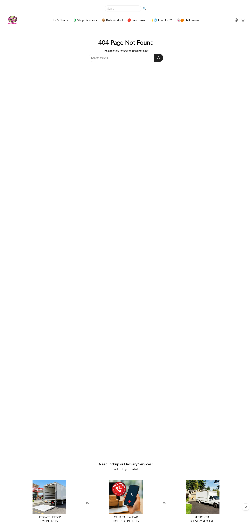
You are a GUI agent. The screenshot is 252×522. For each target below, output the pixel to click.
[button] (61, 20)
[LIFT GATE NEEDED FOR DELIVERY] (49, 497)
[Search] (158, 58)
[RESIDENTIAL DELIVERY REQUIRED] (202, 497)
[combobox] (123, 8)
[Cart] (243, 20)
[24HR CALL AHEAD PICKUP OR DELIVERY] (126, 497)
